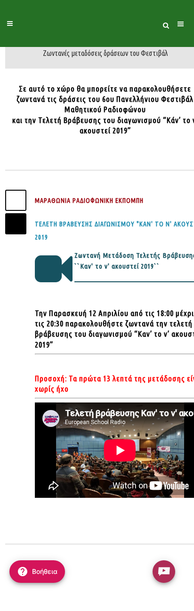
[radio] (164, 571)
